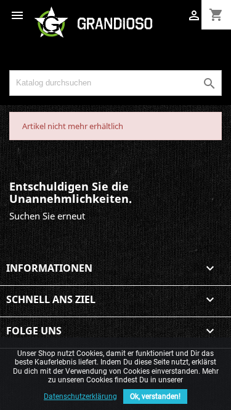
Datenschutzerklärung (80, 396)
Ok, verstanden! (155, 396)
